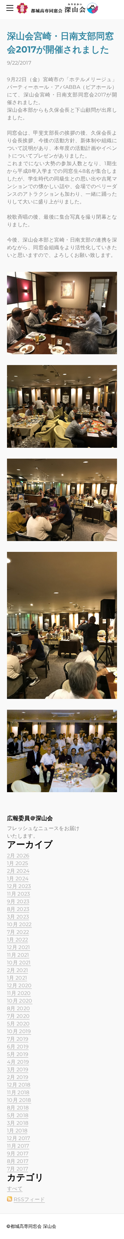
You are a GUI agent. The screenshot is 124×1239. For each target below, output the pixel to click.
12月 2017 (18, 1138)
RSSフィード (29, 1199)
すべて (15, 1189)
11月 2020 (19, 993)
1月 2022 (17, 940)
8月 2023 (18, 909)
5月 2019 (17, 1054)
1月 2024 (18, 879)
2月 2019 (17, 1077)
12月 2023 (19, 886)
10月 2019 (19, 1031)
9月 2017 (17, 1154)
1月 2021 (17, 978)
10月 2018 (19, 1100)
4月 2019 (18, 1062)
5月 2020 (18, 1024)
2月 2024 (18, 871)
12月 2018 (19, 1085)
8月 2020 (18, 1008)
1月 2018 (17, 1131)
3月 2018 (17, 1123)
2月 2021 (17, 970)
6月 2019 (18, 1047)
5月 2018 (17, 1115)
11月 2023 (18, 894)
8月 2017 (17, 1161)
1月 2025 (17, 863)
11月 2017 (18, 1146)
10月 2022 (19, 924)
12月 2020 (19, 985)
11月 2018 (18, 1092)
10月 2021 (19, 963)
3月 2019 (17, 1070)
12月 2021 (18, 947)
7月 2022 (18, 932)
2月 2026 (18, 856)
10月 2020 (19, 1001)
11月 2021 (18, 955)
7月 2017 (17, 1169)
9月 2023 (18, 901)
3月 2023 (18, 917)
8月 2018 (18, 1108)
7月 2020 (18, 1016)
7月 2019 (17, 1039)
